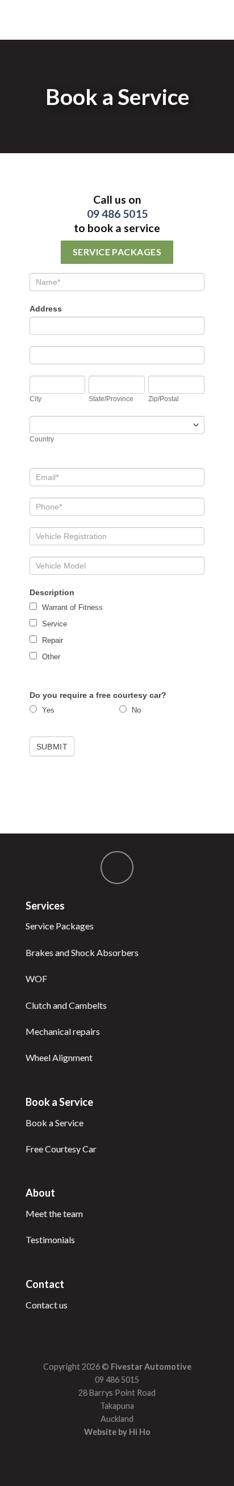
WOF (36, 978)
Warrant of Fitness (71, 607)
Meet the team (54, 1213)
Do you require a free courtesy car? (98, 695)
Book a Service (54, 1122)
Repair (51, 640)
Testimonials (50, 1239)
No (135, 710)
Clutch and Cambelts (66, 1005)
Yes (47, 710)
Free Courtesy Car (61, 1148)
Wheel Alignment (59, 1057)
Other (50, 657)
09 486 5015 (117, 213)
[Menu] (15, 19)
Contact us (47, 1304)
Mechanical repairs (63, 1031)
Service (53, 624)
